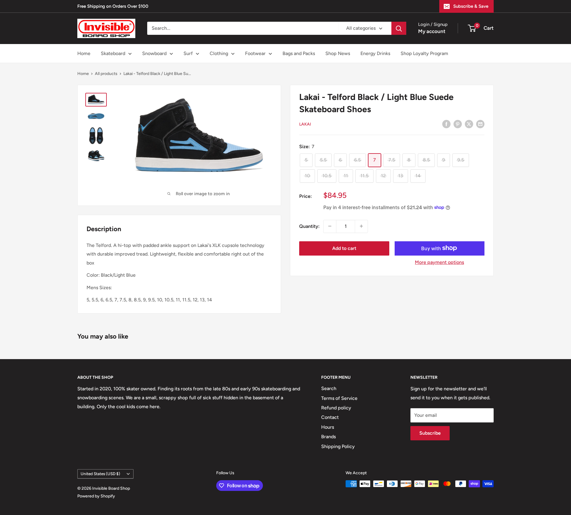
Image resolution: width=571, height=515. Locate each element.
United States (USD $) (100, 473)
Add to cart (344, 248)
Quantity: (309, 226)
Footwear (255, 53)
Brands (328, 436)
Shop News (337, 53)
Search (328, 388)
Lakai (305, 124)
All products (106, 73)
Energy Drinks (375, 53)
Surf (188, 53)
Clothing (219, 53)
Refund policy (336, 408)
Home (83, 53)
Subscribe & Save (470, 6)
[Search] (398, 28)
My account (431, 31)
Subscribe (430, 433)
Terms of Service (339, 398)
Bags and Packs (299, 53)
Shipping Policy (338, 446)
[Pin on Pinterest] (458, 123)
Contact (330, 417)
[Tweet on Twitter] (469, 123)
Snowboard (154, 53)
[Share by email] (480, 123)
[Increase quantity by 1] (361, 226)
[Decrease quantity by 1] (330, 226)
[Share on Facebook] (446, 123)
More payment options (439, 262)
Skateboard (113, 53)
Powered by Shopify (96, 496)
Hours (327, 427)
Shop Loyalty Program (424, 53)
